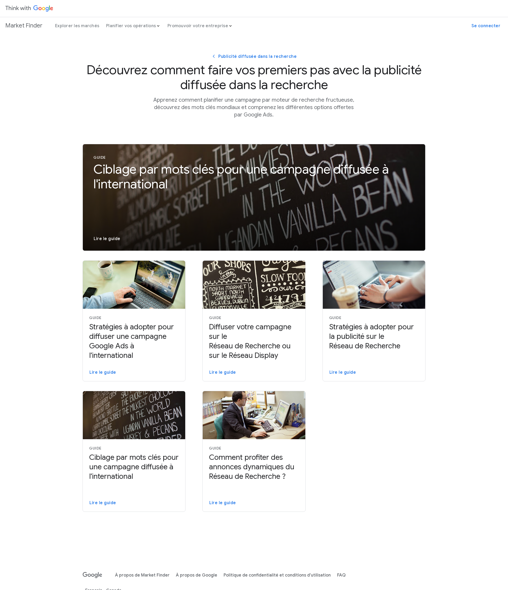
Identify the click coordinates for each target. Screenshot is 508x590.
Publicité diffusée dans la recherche (257, 56)
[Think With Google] (29, 8)
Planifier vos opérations (131, 26)
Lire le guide (107, 238)
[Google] (92, 575)
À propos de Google (196, 575)
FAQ (341, 575)
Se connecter (485, 26)
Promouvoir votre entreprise (197, 26)
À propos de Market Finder (142, 575)
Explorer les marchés (77, 26)
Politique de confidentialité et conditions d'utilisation (277, 575)
